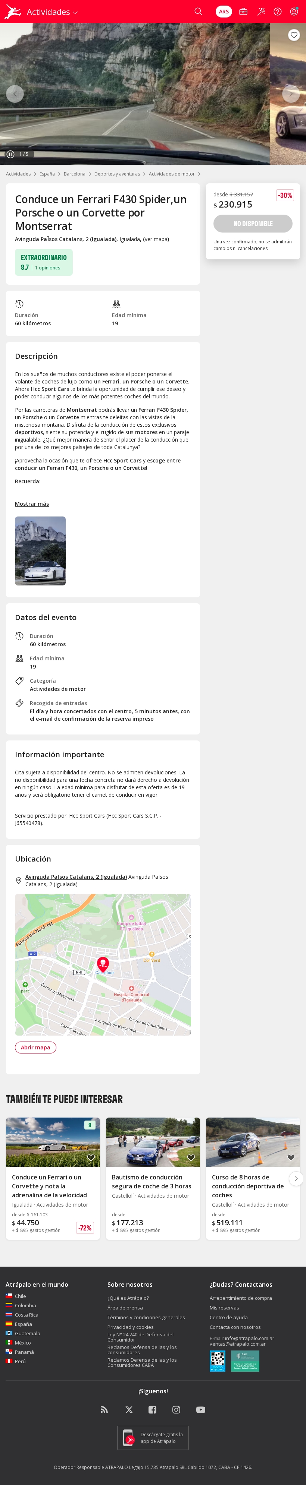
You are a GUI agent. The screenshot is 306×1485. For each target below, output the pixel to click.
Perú (20, 1361)
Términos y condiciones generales (146, 1317)
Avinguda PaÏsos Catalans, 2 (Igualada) (76, 876)
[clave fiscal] (217, 1362)
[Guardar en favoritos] (294, 35)
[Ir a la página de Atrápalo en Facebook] (153, 1410)
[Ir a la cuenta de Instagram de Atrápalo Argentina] (176, 1410)
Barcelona (74, 174)
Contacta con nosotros (235, 1327)
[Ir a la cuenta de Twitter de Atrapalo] (129, 1410)
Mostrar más (32, 503)
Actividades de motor (172, 174)
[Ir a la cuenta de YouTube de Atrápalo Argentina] (200, 1410)
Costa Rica (26, 1314)
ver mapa (156, 239)
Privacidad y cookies (130, 1327)
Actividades (18, 174)
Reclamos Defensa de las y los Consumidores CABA (142, 1362)
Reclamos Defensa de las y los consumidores (142, 1350)
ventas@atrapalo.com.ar (238, 1343)
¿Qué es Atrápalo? (128, 1298)
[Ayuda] (277, 11)
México (23, 1342)
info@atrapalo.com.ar (249, 1338)
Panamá (24, 1352)
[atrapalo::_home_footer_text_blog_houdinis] (105, 1410)
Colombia (25, 1305)
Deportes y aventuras (117, 174)
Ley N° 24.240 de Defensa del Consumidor (140, 1337)
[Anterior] (15, 94)
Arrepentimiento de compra (241, 1298)
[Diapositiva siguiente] (296, 1178)
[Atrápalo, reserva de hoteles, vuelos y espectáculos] (13, 11)
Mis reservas (224, 1307)
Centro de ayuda (229, 1317)
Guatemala (27, 1333)
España (47, 174)
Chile (20, 1296)
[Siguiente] (291, 94)
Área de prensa (125, 1307)
